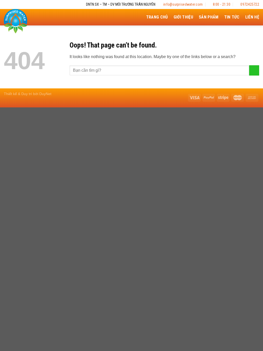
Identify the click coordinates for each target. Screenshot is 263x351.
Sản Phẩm (209, 17)
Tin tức (232, 17)
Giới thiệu (183, 17)
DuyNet (45, 94)
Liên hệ (252, 17)
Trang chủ (157, 17)
